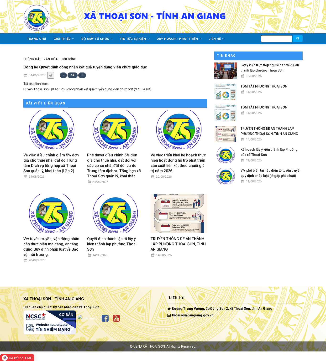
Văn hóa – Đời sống (60, 59)
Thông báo (32, 59)
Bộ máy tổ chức (95, 39)
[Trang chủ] (36, 15)
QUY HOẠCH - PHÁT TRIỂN (178, 39)
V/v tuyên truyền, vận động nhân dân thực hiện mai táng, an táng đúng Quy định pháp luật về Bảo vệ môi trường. (51, 247)
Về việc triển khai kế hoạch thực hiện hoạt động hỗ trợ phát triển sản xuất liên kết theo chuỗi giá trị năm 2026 (178, 163)
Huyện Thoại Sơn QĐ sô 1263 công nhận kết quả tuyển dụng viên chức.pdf (78, 89)
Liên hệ (215, 39)
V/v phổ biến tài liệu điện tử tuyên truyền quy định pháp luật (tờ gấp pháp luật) (271, 173)
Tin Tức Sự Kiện (133, 39)
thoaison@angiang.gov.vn (192, 315)
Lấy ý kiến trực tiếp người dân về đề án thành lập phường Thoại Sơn (270, 67)
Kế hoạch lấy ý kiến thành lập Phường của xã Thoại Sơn (269, 152)
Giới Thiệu (62, 39)
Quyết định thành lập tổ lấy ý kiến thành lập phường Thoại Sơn (112, 244)
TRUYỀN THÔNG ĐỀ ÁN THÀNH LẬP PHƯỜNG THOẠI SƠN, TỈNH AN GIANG (178, 244)
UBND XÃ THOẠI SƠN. (149, 346)
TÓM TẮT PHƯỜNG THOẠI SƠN (264, 86)
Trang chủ (36, 39)
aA (72, 75)
